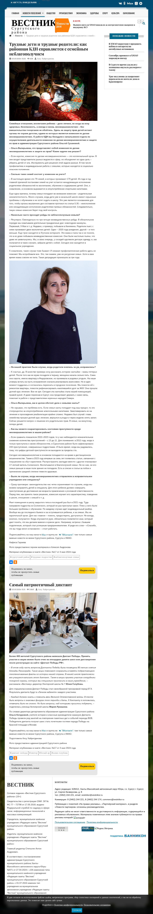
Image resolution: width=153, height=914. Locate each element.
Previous (139, 21)
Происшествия (66, 13)
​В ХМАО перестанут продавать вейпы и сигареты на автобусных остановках (125, 46)
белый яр (45, 753)
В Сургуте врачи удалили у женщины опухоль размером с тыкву (125, 67)
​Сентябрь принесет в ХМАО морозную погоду (123, 56)
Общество (50, 13)
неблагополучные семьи (67, 557)
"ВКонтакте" (67, 535)
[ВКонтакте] (11, 562)
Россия (77, 23)
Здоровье (94, 13)
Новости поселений (32, 13)
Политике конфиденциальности (68, 905)
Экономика (81, 13)
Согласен (76, 910)
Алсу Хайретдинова (45, 59)
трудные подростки (42, 557)
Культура (115, 13)
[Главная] (10, 36)
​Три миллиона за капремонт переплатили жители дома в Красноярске (124, 79)
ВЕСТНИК (34, 23)
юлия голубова (60, 753)
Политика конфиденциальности (102, 822)
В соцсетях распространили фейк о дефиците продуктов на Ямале (105, 27)
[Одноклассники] (15, 562)
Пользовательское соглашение (70, 822)
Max (130, 3)
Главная (15, 13)
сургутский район (20, 557)
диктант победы (19, 753)
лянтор (34, 753)
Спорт (105, 13)
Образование (129, 13)
